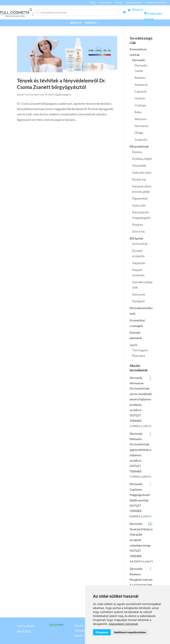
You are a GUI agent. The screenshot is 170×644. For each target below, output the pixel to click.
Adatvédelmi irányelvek (123, 624)
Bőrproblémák (139, 146)
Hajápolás (138, 263)
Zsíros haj (138, 231)
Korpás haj (139, 179)
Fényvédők (139, 165)
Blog (92, 2)
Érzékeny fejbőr (142, 159)
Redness (140, 77)
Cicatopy (140, 105)
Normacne (141, 126)
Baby (138, 112)
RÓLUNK (79, 625)
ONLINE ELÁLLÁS (83, 635)
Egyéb (133, 345)
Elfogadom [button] (102, 632)
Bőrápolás (136, 238)
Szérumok (138, 294)
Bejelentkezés (134, 2)
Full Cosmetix (32, 94)
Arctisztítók (140, 243)
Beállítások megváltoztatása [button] (130, 632)
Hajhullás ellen (141, 172)
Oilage (139, 132)
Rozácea (137, 224)
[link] (123, 624)
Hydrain (140, 98)
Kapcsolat (105, 2)
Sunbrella (141, 139)
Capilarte (141, 91)
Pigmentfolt (140, 198)
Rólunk (118, 2)
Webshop (75, 23)
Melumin (140, 119)
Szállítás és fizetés (156, 2)
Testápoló (138, 301)
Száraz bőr (139, 205)
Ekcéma (137, 152)
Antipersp (141, 84)
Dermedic (91, 23)
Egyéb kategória (63, 94)
